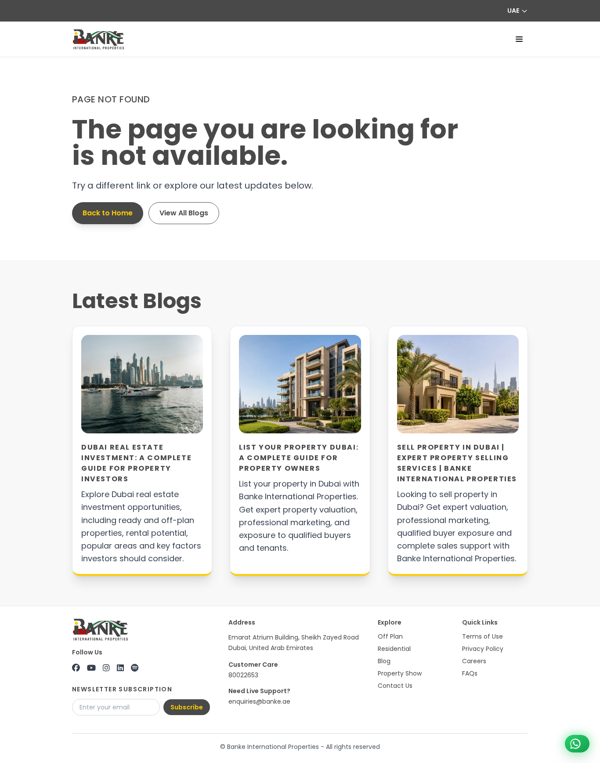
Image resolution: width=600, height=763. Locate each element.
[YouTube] (91, 668)
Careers (474, 661)
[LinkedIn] (120, 668)
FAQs (469, 673)
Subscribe (186, 707)
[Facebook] (76, 668)
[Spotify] (134, 668)
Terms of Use (482, 636)
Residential (394, 648)
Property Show (400, 673)
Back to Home (108, 213)
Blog (384, 661)
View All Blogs (183, 213)
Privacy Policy (482, 648)
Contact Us (395, 685)
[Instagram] (106, 668)
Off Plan (390, 636)
